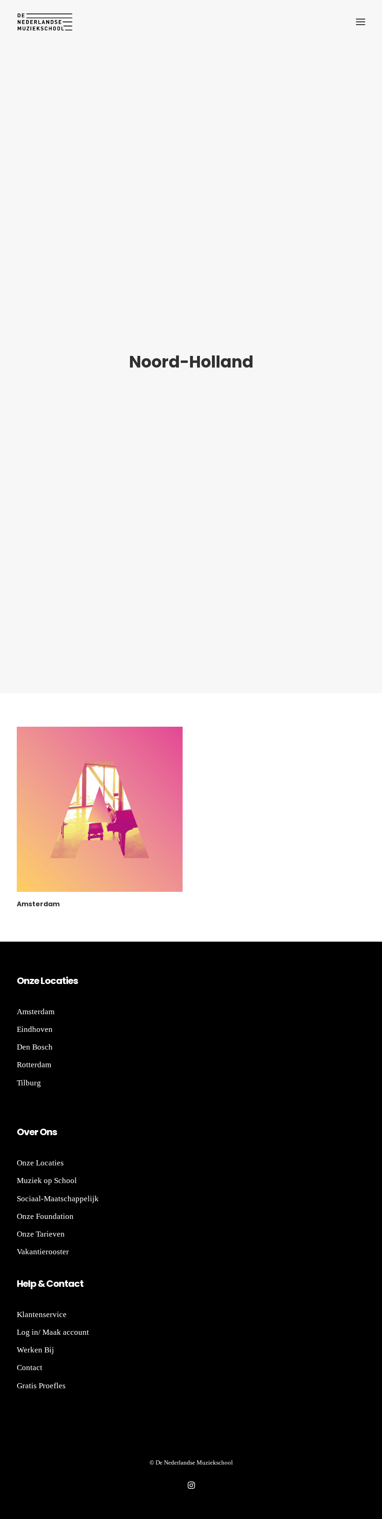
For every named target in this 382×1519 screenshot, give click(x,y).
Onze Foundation (45, 1216)
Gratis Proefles (41, 1385)
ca (56, 980)
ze (34, 980)
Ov (23, 1131)
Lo (45, 980)
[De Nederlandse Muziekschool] (45, 22)
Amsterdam (38, 904)
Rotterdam (34, 1064)
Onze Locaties (40, 1162)
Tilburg (29, 1082)
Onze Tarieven (41, 1234)
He (22, 1283)
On (23, 980)
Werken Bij (35, 1349)
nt (63, 1283)
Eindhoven (35, 1029)
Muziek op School (47, 1180)
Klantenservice (42, 1314)
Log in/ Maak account (53, 1332)
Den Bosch (35, 1047)
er (33, 1131)
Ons (47, 1131)
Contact (29, 1367)
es (73, 980)
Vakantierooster (43, 1251)
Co (52, 1283)
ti (65, 980)
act (75, 1283)
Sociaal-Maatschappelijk (58, 1198)
